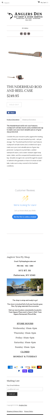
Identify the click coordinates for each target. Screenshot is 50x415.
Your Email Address (13, 385)
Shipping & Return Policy (15, 411)
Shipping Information (29, 119)
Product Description (13, 119)
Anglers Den (23, 405)
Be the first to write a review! (25, 217)
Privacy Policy (28, 411)
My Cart (44, 2)
